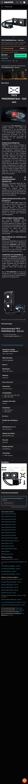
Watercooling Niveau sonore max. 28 (10, 540)
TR (23, 613)
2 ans (20, 336)
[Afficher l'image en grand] (14, 23)
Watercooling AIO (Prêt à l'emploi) (9, 548)
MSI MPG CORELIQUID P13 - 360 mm (9, 590)
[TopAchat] (8, 2)
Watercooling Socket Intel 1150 (8, 527)
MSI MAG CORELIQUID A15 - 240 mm (9, 584)
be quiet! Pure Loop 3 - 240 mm (8, 592)
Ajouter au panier (21, 55)
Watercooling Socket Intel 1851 (8, 522)
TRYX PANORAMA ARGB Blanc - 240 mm (10, 574)
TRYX (21, 611)
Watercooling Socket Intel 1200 (8, 514)
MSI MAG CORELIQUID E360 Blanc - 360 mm (11, 579)
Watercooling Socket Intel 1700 (8, 516)
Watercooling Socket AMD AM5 (8, 519)
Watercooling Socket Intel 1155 (8, 524)
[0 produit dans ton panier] (21, 2)
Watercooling (8, 6)
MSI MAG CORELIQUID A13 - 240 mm (9, 559)
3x (13, 60)
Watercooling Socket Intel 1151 (8, 532)
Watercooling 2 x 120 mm (7, 543)
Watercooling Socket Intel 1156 (8, 530)
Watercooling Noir (5, 551)
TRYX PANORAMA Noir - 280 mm (8, 571)
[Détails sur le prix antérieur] (2, 52)
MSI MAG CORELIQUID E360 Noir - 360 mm (11, 599)
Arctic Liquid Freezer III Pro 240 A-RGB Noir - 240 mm (13, 602)
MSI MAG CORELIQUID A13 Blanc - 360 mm (11, 582)
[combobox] (25, 2)
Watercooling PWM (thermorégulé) (9, 538)
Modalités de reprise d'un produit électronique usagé (13, 319)
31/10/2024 (10, 615)
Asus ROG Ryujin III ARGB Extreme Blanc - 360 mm (13, 605)
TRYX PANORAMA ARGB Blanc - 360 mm (10, 566)
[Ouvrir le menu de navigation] (2, 2)
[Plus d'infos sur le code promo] (25, 48)
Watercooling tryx (20, 610)
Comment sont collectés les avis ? (19, 507)
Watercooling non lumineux (7, 546)
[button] (7, 74)
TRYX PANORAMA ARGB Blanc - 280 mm (10, 568)
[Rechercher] (17, 2)
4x (16, 60)
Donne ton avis (8, 503)
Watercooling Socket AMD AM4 (8, 535)
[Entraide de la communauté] (24, 780)
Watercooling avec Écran (7, 554)
